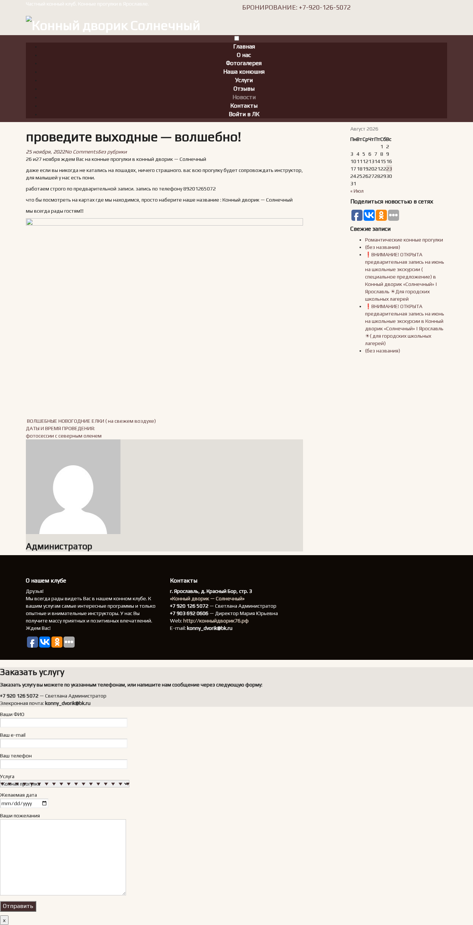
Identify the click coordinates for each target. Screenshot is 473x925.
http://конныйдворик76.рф (216, 621)
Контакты (244, 105)
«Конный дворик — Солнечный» (207, 598)
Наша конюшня (244, 71)
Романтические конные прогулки (404, 240)
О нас (244, 54)
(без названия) (382, 247)
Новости (244, 97)
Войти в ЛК (244, 114)
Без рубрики (112, 152)
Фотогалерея (244, 63)
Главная (244, 46)
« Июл (357, 191)
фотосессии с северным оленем (64, 436)
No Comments (81, 152)
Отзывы (244, 88)
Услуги (244, 80)
